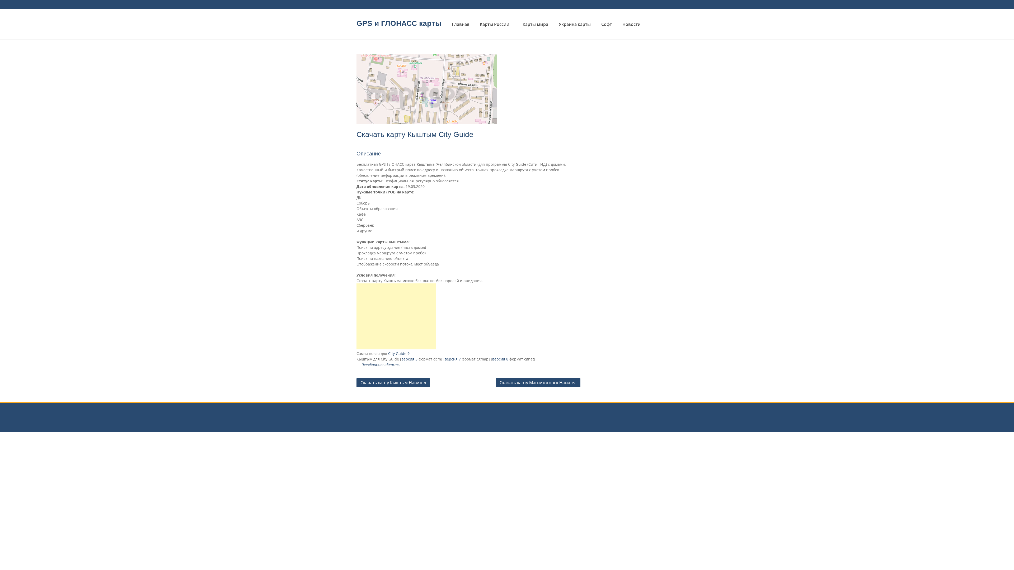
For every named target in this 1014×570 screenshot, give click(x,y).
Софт (606, 24)
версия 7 (453, 359)
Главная (460, 24)
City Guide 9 (399, 353)
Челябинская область (381, 364)
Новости (631, 24)
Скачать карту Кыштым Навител (393, 383)
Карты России (494, 24)
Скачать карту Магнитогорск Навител (538, 383)
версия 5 (409, 359)
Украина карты (575, 24)
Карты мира (535, 24)
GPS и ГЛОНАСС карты (399, 23)
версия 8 (500, 359)
